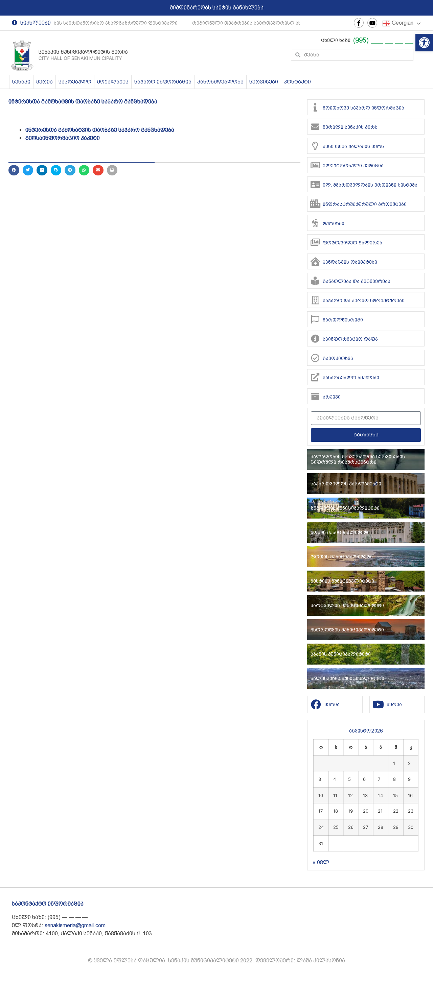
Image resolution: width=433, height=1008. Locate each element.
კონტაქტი (297, 82)
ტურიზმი (333, 223)
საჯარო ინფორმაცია (162, 82)
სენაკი (21, 82)
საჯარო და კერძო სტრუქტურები (364, 300)
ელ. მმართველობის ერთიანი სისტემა (370, 185)
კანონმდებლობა (220, 82)
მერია (44, 82)
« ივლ (321, 862)
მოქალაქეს (113, 82)
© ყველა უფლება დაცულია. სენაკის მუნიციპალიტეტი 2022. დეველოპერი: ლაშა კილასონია (216, 960)
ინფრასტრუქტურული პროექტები (365, 204)
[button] (424, 42)
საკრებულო (75, 82)
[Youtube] (372, 23)
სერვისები (263, 82)
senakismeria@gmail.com (75, 925)
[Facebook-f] (359, 23)
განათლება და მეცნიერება (356, 281)
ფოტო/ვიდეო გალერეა (352, 242)
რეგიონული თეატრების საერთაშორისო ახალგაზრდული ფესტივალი (275, 23)
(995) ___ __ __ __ (383, 40)
